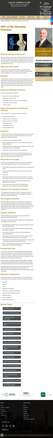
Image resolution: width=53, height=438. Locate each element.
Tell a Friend (26, 415)
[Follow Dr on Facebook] (52, 16)
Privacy (25, 409)
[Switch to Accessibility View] (2, 435)
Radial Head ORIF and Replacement (9, 318)
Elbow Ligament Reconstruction (12, 342)
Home (3, 17)
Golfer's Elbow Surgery (9, 384)
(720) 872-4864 (47, 7)
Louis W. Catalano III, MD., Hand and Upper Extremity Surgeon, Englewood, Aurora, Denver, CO (27, 435)
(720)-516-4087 (47, 14)
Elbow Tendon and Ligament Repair (11, 347)
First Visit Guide (43, 69)
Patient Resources (44, 61)
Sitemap (25, 411)
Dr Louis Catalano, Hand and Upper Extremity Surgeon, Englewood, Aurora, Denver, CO (21, 19)
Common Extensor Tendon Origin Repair (12, 324)
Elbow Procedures (5, 20)
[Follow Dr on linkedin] (52, 19)
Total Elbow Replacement (10, 329)
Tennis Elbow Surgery (9, 357)
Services (22, 17)
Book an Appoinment (46, 3)
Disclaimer (25, 407)
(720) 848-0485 (47, 11)
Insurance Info (42, 79)
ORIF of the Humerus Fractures (11, 313)
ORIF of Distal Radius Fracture (11, 361)
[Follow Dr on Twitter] (52, 21)
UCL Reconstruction (9, 352)
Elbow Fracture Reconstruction (11, 365)
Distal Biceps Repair (9, 308)
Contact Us (46, 17)
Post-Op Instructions (44, 74)
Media (38, 17)
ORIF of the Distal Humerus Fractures (10, 375)
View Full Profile (44, 54)
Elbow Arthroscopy (8, 333)
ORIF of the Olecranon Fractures (12, 380)
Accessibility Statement (28, 419)
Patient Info (31, 17)
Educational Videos (44, 65)
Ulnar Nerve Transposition (10, 370)
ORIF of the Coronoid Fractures (11, 338)
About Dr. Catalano (12, 17)
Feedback (25, 413)
